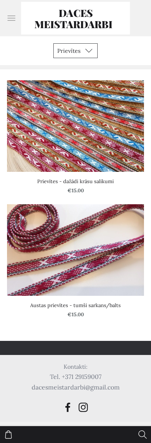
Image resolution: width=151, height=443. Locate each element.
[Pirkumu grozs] (8, 434)
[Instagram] (83, 407)
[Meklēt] (142, 434)
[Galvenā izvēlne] (11, 18)
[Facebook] (68, 407)
